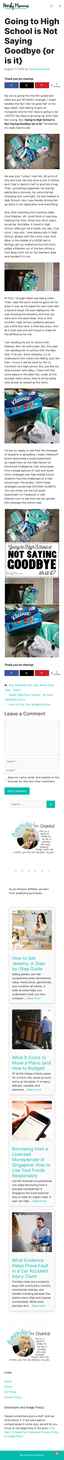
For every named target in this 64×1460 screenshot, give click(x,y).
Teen (7, 689)
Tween (16, 689)
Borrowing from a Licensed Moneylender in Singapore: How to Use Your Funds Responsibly (31, 1162)
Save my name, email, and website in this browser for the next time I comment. (33, 779)
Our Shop (10, 1391)
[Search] (51, 804)
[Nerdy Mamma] (16, 6)
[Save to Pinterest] (42, 85)
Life (35, 685)
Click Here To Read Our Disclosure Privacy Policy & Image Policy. (31, 1432)
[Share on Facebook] (11, 85)
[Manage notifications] (57, 1453)
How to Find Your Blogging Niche (30, 704)
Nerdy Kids (47, 685)
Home (8, 1381)
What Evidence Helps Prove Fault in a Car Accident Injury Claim (30, 1268)
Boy (11, 685)
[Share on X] (27, 85)
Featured (20, 685)
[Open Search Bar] (51, 6)
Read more (34, 998)
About (8, 1386)
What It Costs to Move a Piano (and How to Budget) (31, 1063)
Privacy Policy (13, 1397)
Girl (30, 685)
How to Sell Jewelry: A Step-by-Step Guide (29, 963)
